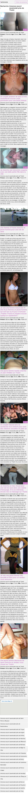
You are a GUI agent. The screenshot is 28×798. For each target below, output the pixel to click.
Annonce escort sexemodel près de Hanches (12, 738)
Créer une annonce (21, 2)
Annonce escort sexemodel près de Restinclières (10, 725)
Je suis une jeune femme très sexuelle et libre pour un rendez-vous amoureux (12, 577)
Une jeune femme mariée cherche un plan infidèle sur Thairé (13, 372)
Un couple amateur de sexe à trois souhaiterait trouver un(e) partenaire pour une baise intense (13, 98)
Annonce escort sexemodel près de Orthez (12, 735)
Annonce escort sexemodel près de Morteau (12, 744)
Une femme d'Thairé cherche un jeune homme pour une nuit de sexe (12, 230)
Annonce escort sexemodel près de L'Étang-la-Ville (13, 778)
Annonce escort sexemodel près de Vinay (11, 791)
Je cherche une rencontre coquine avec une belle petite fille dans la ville (13, 172)
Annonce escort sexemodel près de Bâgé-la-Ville (12, 749)
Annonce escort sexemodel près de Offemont (13, 741)
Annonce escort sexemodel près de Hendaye (12, 773)
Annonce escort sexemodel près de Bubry (12, 759)
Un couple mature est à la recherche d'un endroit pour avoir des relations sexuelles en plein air (13, 427)
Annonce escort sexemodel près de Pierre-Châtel (12, 769)
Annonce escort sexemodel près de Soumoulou (13, 756)
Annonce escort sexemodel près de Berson (12, 782)
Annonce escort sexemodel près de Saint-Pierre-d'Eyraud (12, 720)
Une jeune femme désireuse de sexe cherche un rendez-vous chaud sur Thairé (12, 662)
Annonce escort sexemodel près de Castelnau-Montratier (13, 764)
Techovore (4, 2)
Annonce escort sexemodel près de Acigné (12, 732)
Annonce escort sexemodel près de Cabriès (12, 788)
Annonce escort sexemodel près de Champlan (13, 753)
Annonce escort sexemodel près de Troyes (12, 729)
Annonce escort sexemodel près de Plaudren (12, 785)
